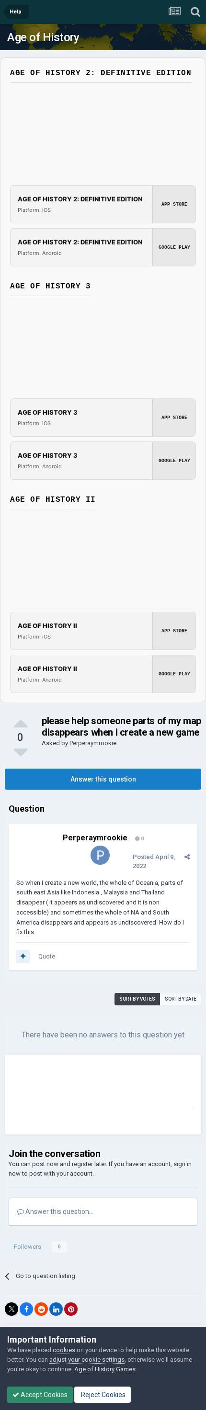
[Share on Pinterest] (71, 1309)
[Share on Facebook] (26, 1309)
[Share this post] (187, 856)
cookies (64, 1350)
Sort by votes (137, 999)
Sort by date (180, 999)
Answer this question (103, 779)
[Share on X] (11, 1309)
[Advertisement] (89, 1083)
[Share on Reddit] (41, 1309)
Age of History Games (105, 1369)
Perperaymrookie (92, 743)
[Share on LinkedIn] (56, 1309)
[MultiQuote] (23, 956)
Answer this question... (58, 1211)
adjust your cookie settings (87, 1359)
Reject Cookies (103, 1395)
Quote (46, 956)
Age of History (43, 37)
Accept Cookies (43, 1395)
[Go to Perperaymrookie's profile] (100, 855)
